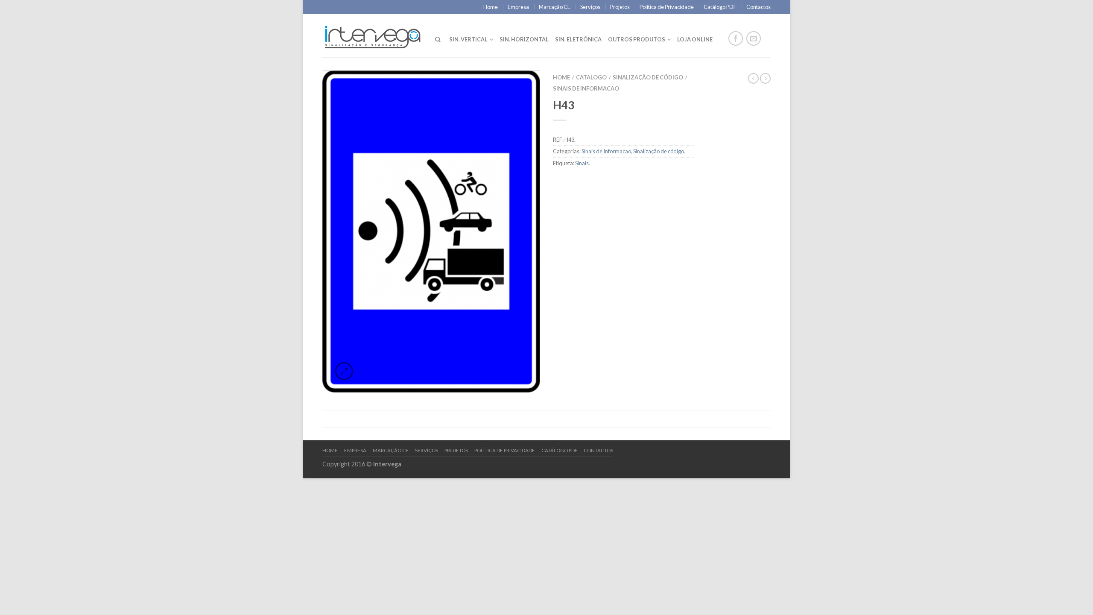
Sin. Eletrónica (578, 39)
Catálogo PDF (720, 6)
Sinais (582, 163)
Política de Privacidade (667, 6)
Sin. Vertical (468, 39)
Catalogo (591, 77)
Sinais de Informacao (586, 88)
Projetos (620, 6)
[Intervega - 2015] (372, 35)
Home (490, 6)
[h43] (431, 231)
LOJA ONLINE (695, 39)
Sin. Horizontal (524, 39)
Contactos (758, 6)
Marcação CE (554, 6)
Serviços (590, 6)
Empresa (518, 6)
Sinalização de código (648, 77)
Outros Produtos (636, 39)
